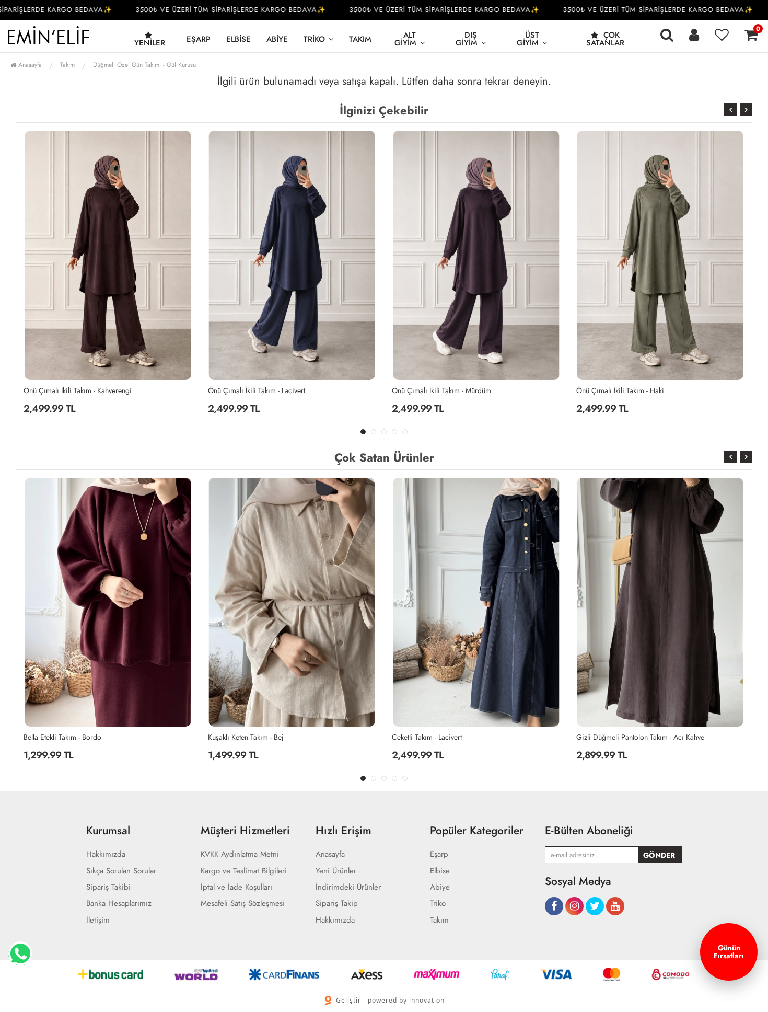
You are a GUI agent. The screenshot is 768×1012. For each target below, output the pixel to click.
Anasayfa (29, 65)
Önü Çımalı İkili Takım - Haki (436, 390)
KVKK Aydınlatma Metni (240, 854)
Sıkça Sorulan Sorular (121, 871)
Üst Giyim (528, 39)
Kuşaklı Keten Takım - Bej (104, 737)
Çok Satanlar (605, 39)
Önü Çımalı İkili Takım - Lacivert (72, 390)
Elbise (238, 39)
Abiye (277, 39)
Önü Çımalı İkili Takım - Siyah (621, 390)
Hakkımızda (105, 854)
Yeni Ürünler (336, 871)
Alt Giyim (405, 39)
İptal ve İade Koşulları (236, 887)
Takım (360, 39)
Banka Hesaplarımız (119, 903)
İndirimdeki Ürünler (348, 887)
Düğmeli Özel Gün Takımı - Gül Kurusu (144, 65)
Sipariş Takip (337, 903)
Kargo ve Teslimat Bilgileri (244, 871)
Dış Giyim (467, 39)
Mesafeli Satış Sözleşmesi (243, 903)
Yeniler (149, 43)
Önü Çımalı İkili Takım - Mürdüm (257, 390)
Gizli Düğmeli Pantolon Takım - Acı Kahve (499, 737)
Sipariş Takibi (108, 887)
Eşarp (199, 39)
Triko (314, 39)
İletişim (98, 920)
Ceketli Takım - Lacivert (286, 737)
